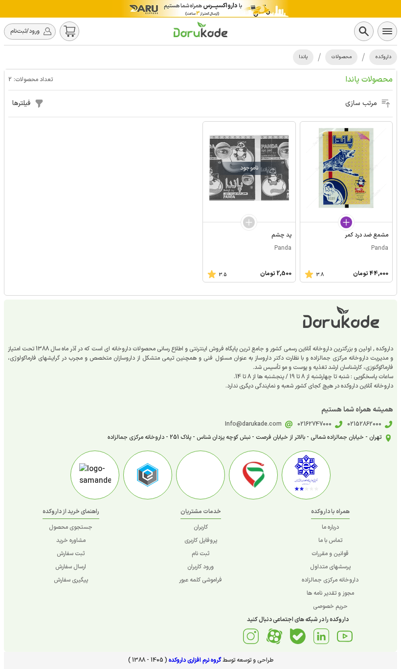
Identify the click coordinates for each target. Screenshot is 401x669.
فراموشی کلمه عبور (200, 580)
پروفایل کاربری (200, 540)
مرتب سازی (361, 103)
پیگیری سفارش (71, 580)
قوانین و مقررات (330, 553)
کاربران (201, 527)
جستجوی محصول (70, 527)
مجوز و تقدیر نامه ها (330, 593)
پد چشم (281, 235)
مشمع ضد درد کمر (366, 235)
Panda (379, 248)
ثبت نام (200, 553)
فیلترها (21, 103)
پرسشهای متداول (330, 566)
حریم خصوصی (330, 606)
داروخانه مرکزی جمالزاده (330, 580)
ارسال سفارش (70, 566)
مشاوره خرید (71, 540)
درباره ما (330, 527)
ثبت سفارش (71, 553)
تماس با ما (330, 540)
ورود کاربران (200, 566)
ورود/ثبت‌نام (25, 31)
